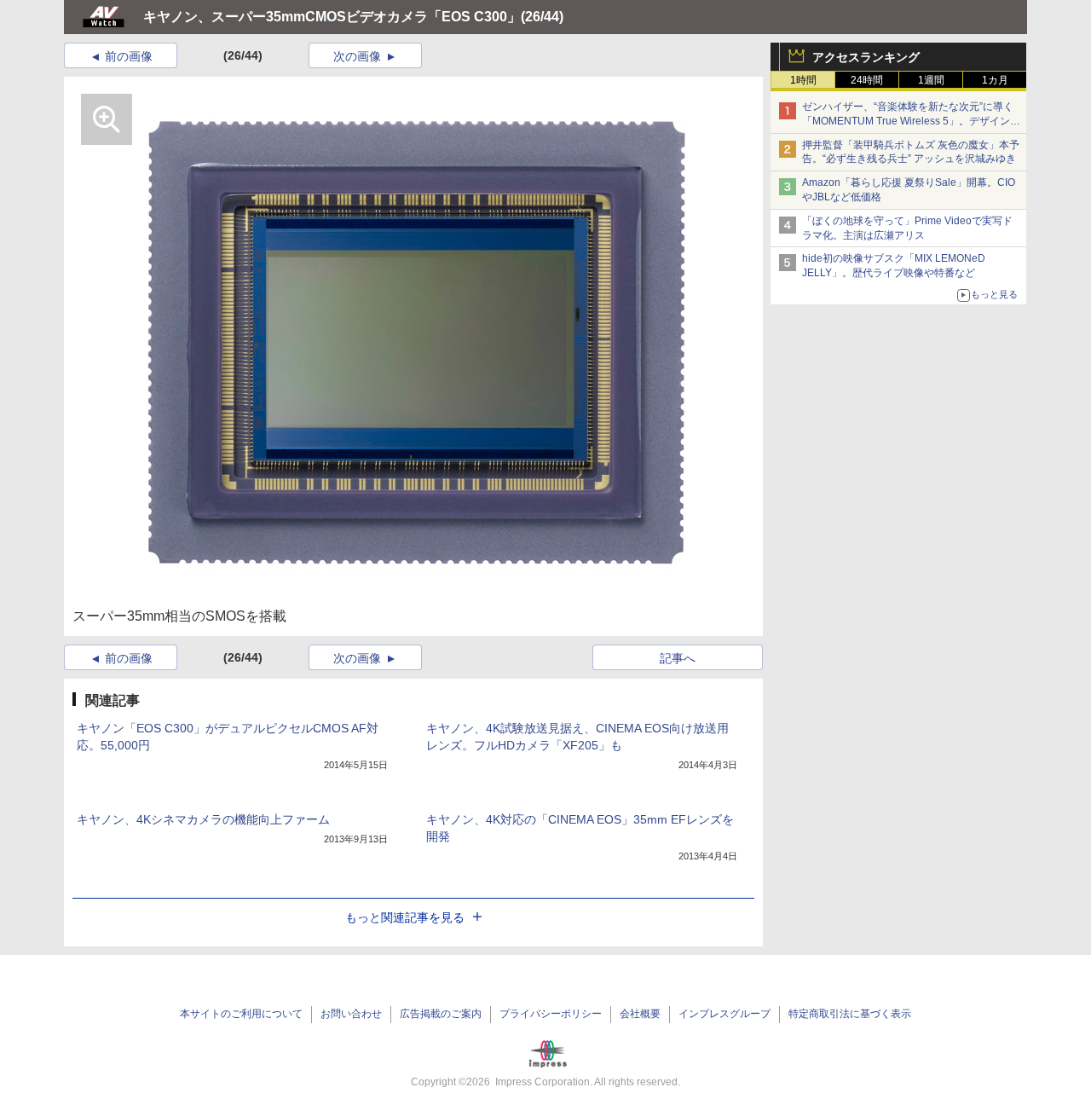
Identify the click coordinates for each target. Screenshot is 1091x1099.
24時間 (867, 80)
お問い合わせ (351, 1014)
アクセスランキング (866, 57)
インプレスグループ (724, 1014)
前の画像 (129, 56)
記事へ (678, 658)
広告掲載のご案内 (441, 1014)
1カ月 (995, 80)
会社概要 (640, 1014)
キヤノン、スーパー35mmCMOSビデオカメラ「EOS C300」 (332, 16)
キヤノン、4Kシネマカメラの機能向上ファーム (203, 819)
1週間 (931, 80)
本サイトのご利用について (241, 1014)
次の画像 (357, 56)
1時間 (803, 80)
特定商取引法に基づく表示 (849, 1014)
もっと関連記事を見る (405, 917)
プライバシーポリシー (550, 1014)
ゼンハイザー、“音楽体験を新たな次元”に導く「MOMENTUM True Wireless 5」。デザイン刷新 (911, 121)
